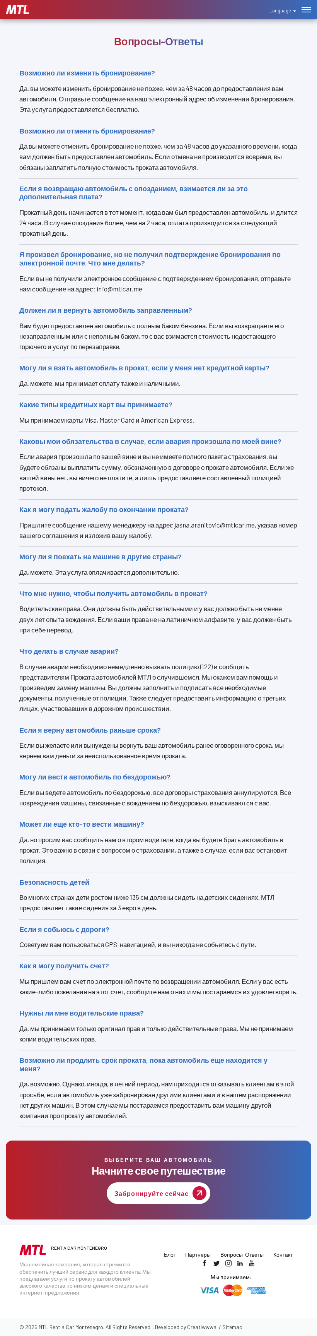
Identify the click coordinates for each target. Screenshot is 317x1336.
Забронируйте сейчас (151, 1193)
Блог (170, 1254)
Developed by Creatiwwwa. (186, 1327)
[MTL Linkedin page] (240, 1263)
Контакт (283, 1254)
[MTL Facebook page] (204, 1263)
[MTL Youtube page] (252, 1263)
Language (280, 10)
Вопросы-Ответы (242, 1254)
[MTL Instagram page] (228, 1263)
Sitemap (232, 1327)
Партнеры (198, 1254)
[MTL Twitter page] (216, 1263)
